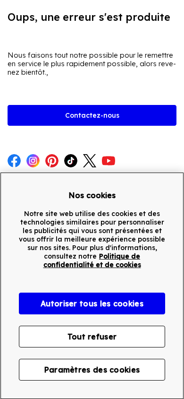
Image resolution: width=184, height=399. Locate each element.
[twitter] (89, 161)
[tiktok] (70, 161)
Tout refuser (92, 336)
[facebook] (14, 161)
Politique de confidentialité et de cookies (92, 260)
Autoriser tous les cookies (92, 303)
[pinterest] (52, 161)
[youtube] (108, 161)
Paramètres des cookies (92, 369)
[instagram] (33, 161)
